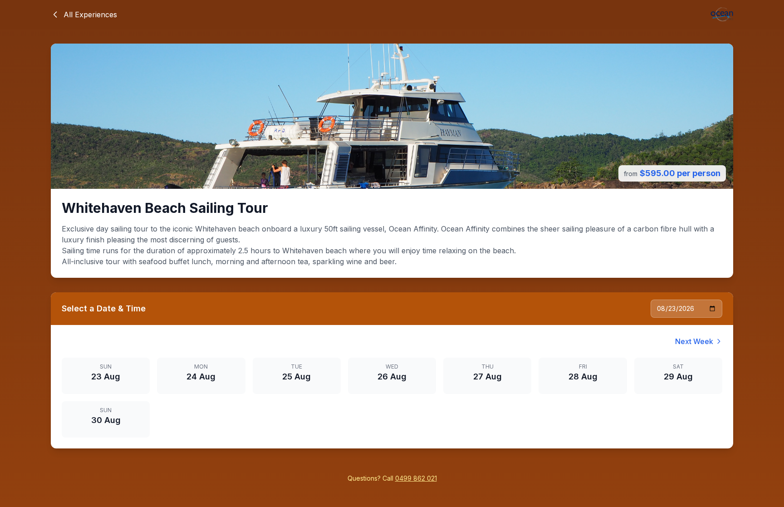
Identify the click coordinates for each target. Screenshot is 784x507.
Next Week (694, 341)
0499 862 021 (416, 478)
